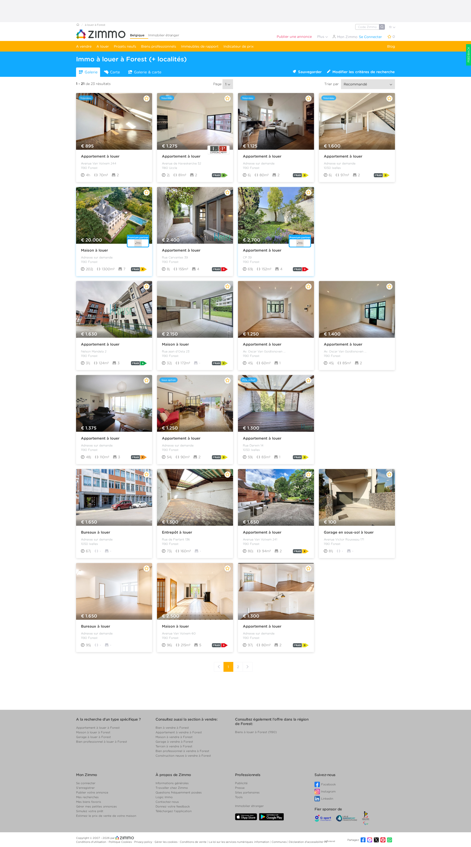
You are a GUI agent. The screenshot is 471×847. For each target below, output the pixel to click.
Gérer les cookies (166, 842)
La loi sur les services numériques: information (239, 842)
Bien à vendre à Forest (172, 727)
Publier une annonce (294, 37)
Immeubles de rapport (200, 46)
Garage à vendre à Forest (174, 741)
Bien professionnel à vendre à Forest (182, 751)
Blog (391, 46)
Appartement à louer (100, 156)
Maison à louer (94, 250)
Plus (321, 37)
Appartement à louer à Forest (98, 727)
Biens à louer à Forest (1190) (256, 732)
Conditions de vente (193, 842)
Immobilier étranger (163, 35)
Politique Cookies (120, 842)
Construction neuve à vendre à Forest (183, 755)
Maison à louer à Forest (93, 732)
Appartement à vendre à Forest (179, 732)
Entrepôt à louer (177, 532)
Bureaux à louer (95, 532)
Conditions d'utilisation (91, 842)
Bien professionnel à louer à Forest (101, 741)
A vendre (84, 46)
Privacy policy (143, 842)
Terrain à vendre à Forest (174, 746)
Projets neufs (125, 46)
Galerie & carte (147, 72)
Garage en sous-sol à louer (349, 532)
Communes (279, 842)
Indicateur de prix (238, 46)
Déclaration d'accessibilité (306, 842)
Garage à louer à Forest (93, 737)
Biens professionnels (158, 46)
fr (391, 27)
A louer (102, 46)
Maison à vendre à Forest (174, 737)
